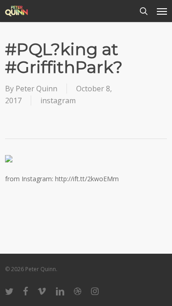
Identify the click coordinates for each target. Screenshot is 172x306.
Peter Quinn (36, 88)
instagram (58, 100)
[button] (162, 11)
